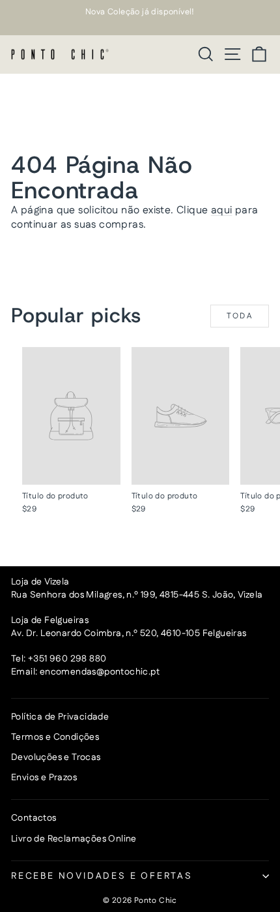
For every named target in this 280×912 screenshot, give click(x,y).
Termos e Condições (55, 737)
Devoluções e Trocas (56, 757)
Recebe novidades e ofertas (102, 876)
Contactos (34, 818)
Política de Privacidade (60, 716)
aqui (221, 210)
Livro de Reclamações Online (74, 838)
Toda (240, 316)
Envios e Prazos (44, 777)
